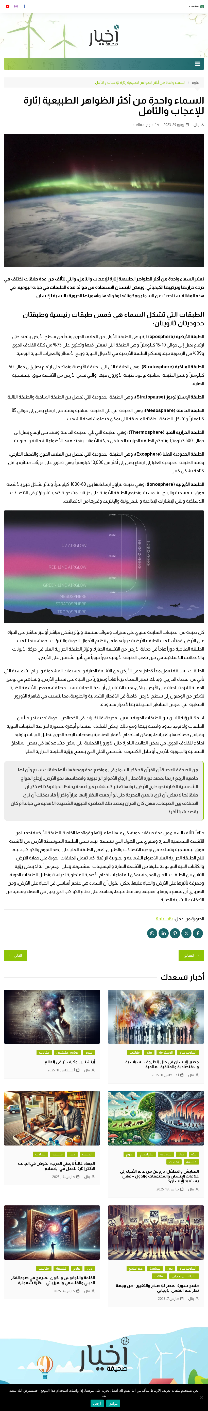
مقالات (139, 125)
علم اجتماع (146, 1154)
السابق (189, 955)
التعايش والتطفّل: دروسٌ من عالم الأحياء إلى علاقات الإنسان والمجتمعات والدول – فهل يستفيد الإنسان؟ (159, 1176)
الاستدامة (166, 1052)
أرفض (97, 1403)
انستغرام (16, 6)
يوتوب (7, 6)
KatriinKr (164, 918)
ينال (196, 125)
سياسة (155, 1268)
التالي (18, 955)
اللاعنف (87, 1154)
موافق (113, 1403)
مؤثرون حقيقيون (67, 1052)
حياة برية (165, 1154)
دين (72, 1154)
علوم (149, 125)
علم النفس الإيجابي (184, 1276)
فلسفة (191, 1162)
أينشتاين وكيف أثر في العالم (70, 1062)
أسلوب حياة (188, 1052)
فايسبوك (24, 6)
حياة (181, 1154)
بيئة (149, 1052)
